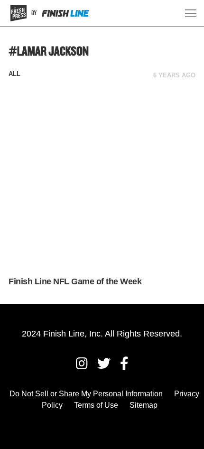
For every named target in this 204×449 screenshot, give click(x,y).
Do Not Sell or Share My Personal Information (86, 394)
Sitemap (144, 405)
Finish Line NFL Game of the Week (75, 281)
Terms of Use (96, 405)
